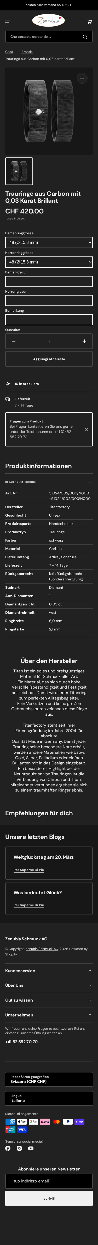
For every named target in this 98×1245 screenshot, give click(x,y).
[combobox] (49, 36)
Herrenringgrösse (19, 252)
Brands (27, 52)
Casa (9, 52)
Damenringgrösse (19, 233)
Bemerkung (14, 310)
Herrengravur (16, 291)
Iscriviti (49, 1198)
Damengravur (16, 272)
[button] (7, 21)
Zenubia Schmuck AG (42, 949)
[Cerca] (86, 36)
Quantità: (12, 330)
